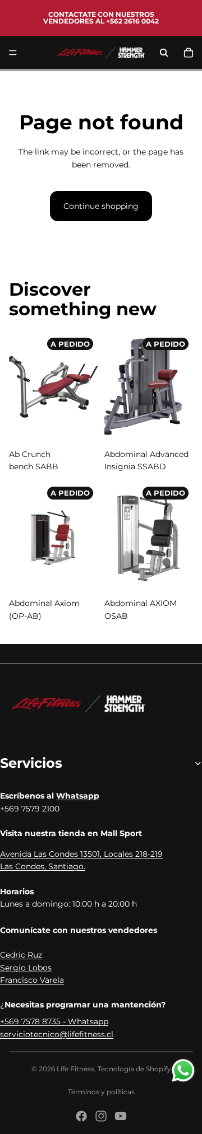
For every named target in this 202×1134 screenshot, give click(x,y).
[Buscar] (164, 52)
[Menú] (13, 53)
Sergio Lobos (26, 968)
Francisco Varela (32, 980)
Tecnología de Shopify (134, 1069)
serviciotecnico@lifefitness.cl (56, 1034)
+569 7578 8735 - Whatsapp (54, 1021)
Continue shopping (101, 206)
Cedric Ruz (21, 955)
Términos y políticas (101, 1092)
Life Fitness (75, 1069)
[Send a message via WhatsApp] (183, 1070)
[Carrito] (188, 52)
